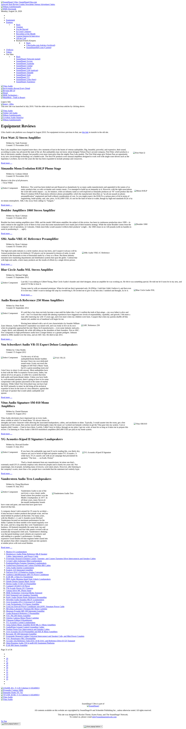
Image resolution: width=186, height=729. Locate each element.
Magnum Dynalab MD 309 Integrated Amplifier (25, 611)
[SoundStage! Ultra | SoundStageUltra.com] (19, 2)
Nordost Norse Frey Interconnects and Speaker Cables (27, 629)
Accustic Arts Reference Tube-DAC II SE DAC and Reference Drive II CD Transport (40, 641)
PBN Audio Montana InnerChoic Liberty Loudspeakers (28, 579)
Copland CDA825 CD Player (18, 586)
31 (7, 670)
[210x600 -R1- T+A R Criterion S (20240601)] (20, 688)
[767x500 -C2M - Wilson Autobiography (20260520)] (11, 120)
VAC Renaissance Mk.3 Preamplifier (21, 638)
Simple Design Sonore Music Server (20, 581)
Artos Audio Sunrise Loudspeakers (20, 568)
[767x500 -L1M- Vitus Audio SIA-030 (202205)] (7, 111)
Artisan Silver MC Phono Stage (18, 590)
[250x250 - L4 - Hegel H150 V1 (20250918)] (4, 93)
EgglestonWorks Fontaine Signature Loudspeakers (26, 563)
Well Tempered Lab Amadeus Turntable (22, 595)
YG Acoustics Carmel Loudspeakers (20, 622)
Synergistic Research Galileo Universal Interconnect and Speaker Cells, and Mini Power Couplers (45, 636)
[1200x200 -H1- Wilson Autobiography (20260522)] (11, 7)
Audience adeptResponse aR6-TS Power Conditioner (27, 574)
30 (7, 668)
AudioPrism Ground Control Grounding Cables (25, 627)
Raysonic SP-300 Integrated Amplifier (21, 634)
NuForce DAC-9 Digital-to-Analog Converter (24, 572)
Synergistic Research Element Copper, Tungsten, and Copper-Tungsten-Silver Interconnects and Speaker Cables (51, 559)
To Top (4, 721)
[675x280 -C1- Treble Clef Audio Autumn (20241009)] (9, 113)
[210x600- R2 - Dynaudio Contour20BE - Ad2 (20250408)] (12, 690)
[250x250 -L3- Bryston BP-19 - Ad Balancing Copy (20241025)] (8, 91)
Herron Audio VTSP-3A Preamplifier (21, 584)
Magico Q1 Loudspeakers (16, 552)
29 (7, 665)
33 (7, 674)
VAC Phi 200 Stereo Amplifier (18, 616)
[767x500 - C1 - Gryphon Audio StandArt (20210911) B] (12, 117)
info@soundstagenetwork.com (104, 717)
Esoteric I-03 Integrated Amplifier (19, 570)
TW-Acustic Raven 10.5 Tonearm (19, 588)
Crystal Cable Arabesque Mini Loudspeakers (24, 561)
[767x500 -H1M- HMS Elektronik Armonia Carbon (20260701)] (8, 9)
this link (85, 132)
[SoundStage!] (93, 706)
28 (7, 663)
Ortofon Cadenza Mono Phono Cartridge (22, 618)
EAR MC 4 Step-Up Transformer (19, 577)
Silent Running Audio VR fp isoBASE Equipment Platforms (30, 643)
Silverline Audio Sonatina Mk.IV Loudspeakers (25, 600)
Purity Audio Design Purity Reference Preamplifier (26, 597)
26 (7, 658)
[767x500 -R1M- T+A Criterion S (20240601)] (20, 695)
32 (7, 672)
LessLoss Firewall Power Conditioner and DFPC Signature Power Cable (35, 606)
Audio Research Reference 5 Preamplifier (22, 613)
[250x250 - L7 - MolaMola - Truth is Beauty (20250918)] (13, 97)
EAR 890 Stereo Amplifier (16, 645)
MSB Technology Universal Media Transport (24, 593)
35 (7, 679)
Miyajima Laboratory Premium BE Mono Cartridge (26, 609)
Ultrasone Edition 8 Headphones (19, 620)
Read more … (6, 163)
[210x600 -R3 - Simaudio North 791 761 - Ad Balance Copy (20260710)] (12, 692)
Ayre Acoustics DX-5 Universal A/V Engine (24, 602)
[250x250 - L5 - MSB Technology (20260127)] (9, 95)
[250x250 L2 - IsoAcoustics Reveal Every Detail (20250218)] (15, 88)
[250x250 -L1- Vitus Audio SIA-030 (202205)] (7, 86)
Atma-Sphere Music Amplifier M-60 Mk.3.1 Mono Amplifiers (31, 625)
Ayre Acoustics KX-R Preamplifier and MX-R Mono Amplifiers (31, 632)
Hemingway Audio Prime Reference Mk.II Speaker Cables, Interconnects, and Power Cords (26, 555)
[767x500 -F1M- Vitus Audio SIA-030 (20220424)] (7, 699)
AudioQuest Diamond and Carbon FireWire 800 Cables (28, 565)
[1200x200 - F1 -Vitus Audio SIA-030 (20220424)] (7, 697)
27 (7, 661)
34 (7, 677)
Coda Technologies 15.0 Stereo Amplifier (22, 604)
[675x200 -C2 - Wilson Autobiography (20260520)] (11, 115)
